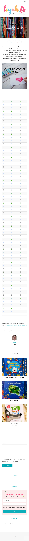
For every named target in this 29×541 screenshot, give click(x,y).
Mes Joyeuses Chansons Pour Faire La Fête (14, 377)
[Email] (20, 41)
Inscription (14, 511)
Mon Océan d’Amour (14, 400)
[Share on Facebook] (9, 41)
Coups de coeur (14, 24)
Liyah (11, 31)
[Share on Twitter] (12, 41)
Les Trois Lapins (14, 423)
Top (15, 538)
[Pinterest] (16, 41)
